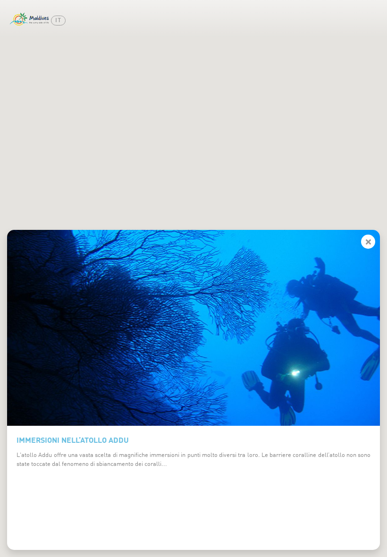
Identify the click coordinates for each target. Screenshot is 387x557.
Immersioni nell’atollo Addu (73, 439)
